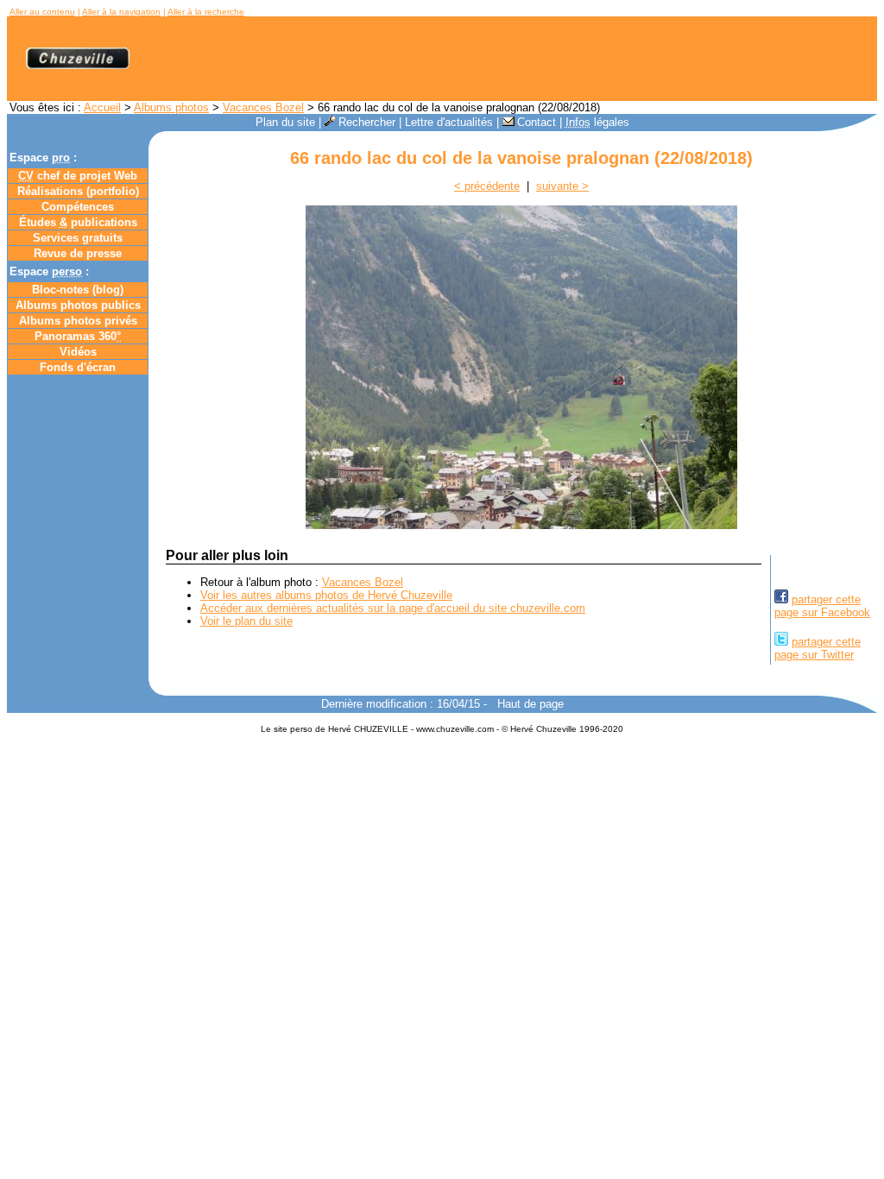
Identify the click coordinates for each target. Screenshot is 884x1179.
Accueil (102, 107)
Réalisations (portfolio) (78, 191)
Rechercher (366, 122)
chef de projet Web (77, 175)
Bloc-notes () (77, 289)
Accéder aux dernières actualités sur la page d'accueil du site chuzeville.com (392, 608)
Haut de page (530, 703)
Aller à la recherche (205, 11)
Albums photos (171, 107)
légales (597, 122)
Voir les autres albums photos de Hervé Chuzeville (326, 595)
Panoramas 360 (78, 336)
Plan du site (285, 122)
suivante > (562, 186)
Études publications (78, 222)
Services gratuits (78, 237)
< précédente (487, 186)
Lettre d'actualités (449, 122)
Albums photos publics (78, 305)
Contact (536, 122)
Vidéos (78, 351)
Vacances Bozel (263, 107)
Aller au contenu (42, 11)
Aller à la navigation (121, 11)
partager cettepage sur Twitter (817, 648)
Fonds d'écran (78, 367)
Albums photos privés (78, 320)
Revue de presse (78, 253)
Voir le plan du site (246, 621)
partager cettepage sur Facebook (822, 606)
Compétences (77, 206)
